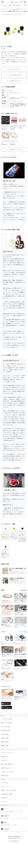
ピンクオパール (13, 219)
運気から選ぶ (4, 741)
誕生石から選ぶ (5, 738)
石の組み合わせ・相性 (6, 794)
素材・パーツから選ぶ (6, 722)
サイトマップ (4, 801)
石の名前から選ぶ (5, 730)
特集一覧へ (24, 590)
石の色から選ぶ (5, 734)
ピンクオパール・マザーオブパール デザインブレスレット (14, 141)
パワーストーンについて (7, 752)
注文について (4, 760)
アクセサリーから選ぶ (6, 719)
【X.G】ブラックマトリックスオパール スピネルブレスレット (5, 126)
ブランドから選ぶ (5, 726)
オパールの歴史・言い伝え (13, 80)
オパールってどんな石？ (13, 69)
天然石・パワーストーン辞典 (8, 790)
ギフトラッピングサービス (7, 771)
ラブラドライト (15, 196)
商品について (4, 756)
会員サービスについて (6, 768)
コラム (3, 786)
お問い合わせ (4, 775)
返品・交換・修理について (7, 764)
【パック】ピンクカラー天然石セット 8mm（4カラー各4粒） (14, 126)
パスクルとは (4, 782)
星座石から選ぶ (5, 745)
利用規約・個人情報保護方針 (14, 836)
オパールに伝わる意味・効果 (13, 75)
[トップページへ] (14, 3)
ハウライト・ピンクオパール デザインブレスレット (5, 141)
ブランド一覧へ (23, 631)
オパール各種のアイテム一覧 (14, 149)
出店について (4, 798)
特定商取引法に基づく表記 (14, 838)
